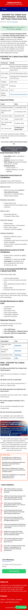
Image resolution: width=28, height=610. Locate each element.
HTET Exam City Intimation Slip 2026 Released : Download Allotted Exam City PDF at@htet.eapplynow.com (14, 519)
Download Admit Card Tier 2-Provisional (14, 149)
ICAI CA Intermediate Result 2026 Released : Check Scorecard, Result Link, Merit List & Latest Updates (15, 526)
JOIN (16, 358)
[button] (26, 9)
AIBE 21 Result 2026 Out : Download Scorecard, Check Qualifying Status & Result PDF (13, 490)
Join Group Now (14, 571)
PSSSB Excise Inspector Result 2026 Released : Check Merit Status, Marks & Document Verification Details (14, 533)
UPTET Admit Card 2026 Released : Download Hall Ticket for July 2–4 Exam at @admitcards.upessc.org (13, 476)
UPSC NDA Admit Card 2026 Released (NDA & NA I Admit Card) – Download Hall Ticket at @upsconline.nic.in (13, 464)
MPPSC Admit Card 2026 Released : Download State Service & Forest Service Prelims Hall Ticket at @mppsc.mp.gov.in (13, 470)
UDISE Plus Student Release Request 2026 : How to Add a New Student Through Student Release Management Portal (15, 497)
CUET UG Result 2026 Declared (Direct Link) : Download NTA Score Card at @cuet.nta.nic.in (13, 540)
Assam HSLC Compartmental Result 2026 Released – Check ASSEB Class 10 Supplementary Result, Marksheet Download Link (14, 548)
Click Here (18, 345)
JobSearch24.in (14, 2)
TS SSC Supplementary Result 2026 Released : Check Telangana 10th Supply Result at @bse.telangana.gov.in (14, 512)
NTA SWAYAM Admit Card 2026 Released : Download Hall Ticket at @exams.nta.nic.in (12, 458)
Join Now (18, 29)
